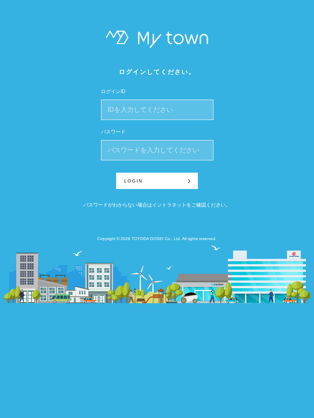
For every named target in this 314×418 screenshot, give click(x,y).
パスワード (113, 132)
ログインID (113, 91)
